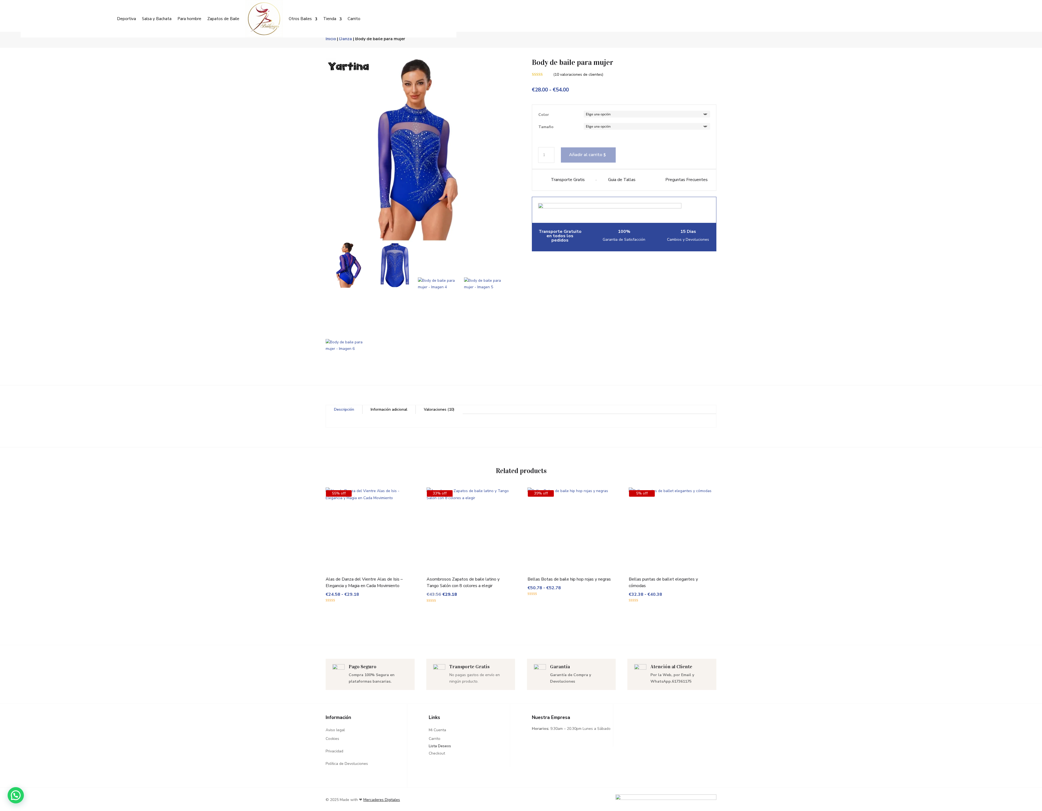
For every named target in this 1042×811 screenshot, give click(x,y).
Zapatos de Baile (223, 18)
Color (543, 114)
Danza (345, 39)
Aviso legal (335, 730)
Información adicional (389, 409)
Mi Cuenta (437, 730)
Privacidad (334, 751)
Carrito (354, 18)
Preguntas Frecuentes (686, 180)
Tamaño (546, 126)
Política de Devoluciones (347, 763)
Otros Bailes (300, 18)
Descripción (344, 409)
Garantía (560, 667)
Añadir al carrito (585, 155)
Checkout (437, 753)
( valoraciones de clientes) (578, 74)
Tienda (329, 18)
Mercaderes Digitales (381, 799)
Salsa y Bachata (156, 18)
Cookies (332, 738)
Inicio (331, 39)
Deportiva (126, 18)
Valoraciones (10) (439, 409)
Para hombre (189, 18)
